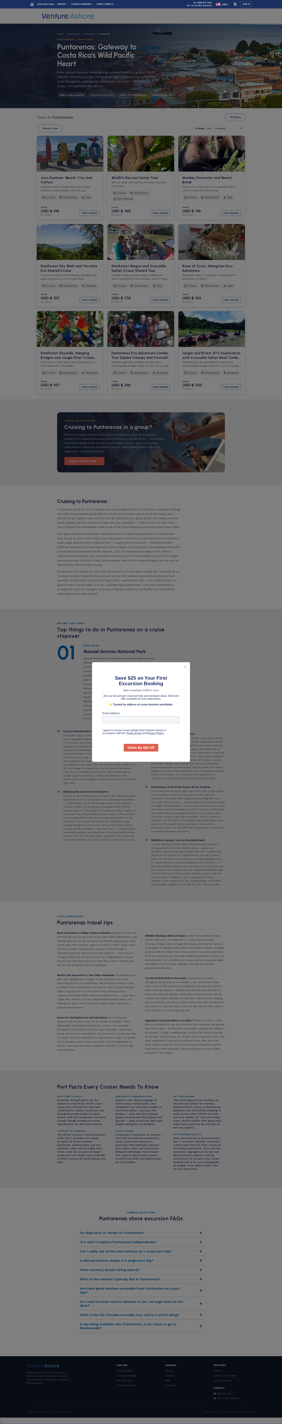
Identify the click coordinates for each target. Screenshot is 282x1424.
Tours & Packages (81, 4)
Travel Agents (104, 4)
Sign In (246, 4)
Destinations (45, 4)
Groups (61, 4)
